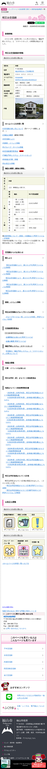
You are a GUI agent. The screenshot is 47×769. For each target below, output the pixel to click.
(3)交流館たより (8, 139)
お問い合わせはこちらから (16, 628)
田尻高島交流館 (10, 669)
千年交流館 (8, 649)
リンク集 (7, 754)
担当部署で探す (24, 9)
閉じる (2, 758)
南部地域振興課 (36, 9)
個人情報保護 (8, 746)
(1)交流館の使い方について (12, 129)
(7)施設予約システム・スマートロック (17, 155)
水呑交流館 (8, 655)
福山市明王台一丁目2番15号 (24, 71)
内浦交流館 (8, 662)
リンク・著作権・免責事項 (13, 743)
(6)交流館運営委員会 (10, 151)
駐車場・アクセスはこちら (26, 738)
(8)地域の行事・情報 (10, 159)
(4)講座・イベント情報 (11, 143)
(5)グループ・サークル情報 (12, 147)
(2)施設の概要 (7, 135)
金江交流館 (8, 675)
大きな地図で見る (7, 607)
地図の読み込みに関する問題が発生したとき (19, 611)
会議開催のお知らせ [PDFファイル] (19, 337)
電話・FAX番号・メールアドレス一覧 (16, 758)
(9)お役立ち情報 (8, 163)
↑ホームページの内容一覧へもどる (15, 563)
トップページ (13, 9)
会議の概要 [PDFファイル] (16, 341)
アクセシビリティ (10, 750)
